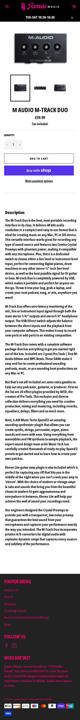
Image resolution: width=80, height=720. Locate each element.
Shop (7, 624)
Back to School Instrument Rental (26, 617)
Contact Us (11, 590)
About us (10, 603)
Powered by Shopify (40, 699)
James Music (21, 699)
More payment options (39, 181)
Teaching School (15, 610)
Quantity (9, 135)
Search (8, 596)
